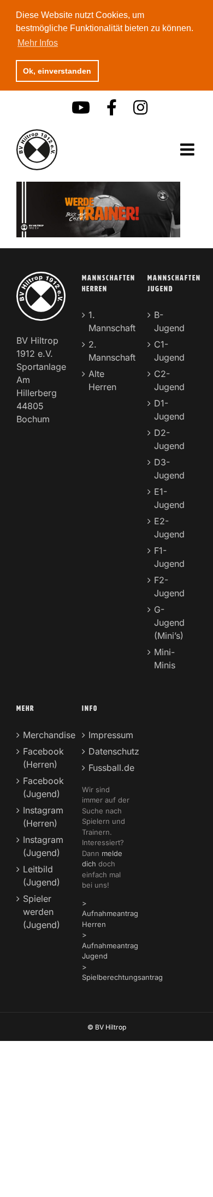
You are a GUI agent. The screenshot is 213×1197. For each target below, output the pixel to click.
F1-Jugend (169, 557)
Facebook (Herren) (41, 758)
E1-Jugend (169, 498)
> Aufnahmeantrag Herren (110, 914)
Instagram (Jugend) (41, 846)
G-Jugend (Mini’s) (169, 622)
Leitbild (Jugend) (41, 876)
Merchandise (41, 734)
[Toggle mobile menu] (188, 149)
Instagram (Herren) (41, 817)
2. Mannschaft (107, 351)
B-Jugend (169, 321)
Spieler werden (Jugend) (41, 911)
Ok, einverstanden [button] (57, 71)
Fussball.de (107, 767)
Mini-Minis (164, 659)
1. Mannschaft (107, 321)
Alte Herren (102, 380)
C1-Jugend (169, 351)
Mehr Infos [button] (37, 42)
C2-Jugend (169, 380)
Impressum (107, 734)
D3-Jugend (169, 469)
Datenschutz (107, 751)
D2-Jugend (169, 439)
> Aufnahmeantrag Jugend (110, 945)
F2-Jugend (169, 586)
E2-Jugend (169, 528)
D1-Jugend (169, 410)
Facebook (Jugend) (41, 787)
